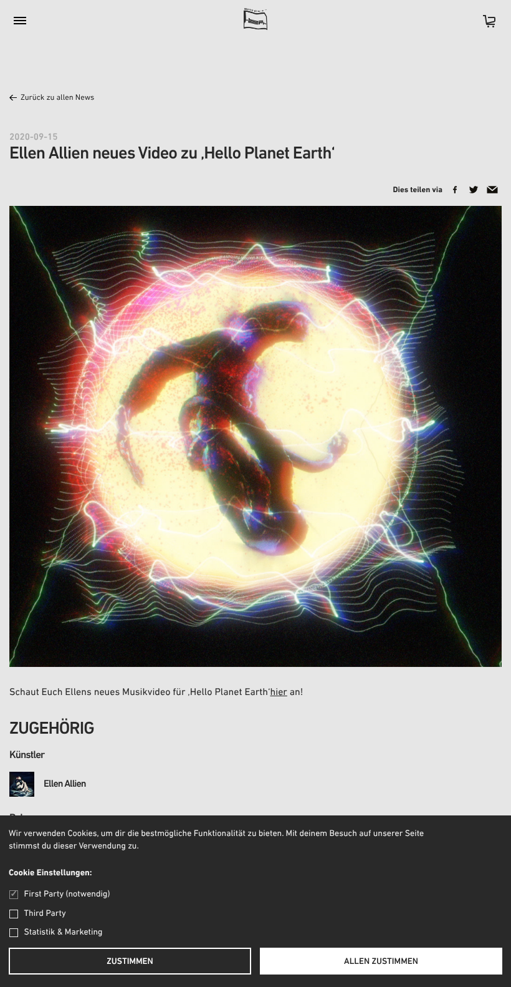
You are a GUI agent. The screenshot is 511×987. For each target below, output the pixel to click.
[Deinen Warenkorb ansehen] (482, 25)
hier (278, 692)
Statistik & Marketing (63, 932)
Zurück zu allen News (57, 98)
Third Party (45, 913)
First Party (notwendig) (67, 894)
